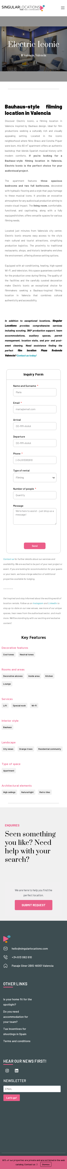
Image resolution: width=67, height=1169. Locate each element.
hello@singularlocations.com (30, 948)
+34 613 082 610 (22, 957)
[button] (62, 8)
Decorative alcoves (13, 676)
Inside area (34, 676)
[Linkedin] (16, 1071)
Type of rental (21, 470)
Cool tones (8, 654)
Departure (19, 436)
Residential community (49, 748)
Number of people (23, 488)
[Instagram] (7, 1071)
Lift (5, 705)
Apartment (8, 770)
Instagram (38, 603)
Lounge (7, 683)
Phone (17, 453)
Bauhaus (7, 727)
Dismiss (46, 1164)
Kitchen (49, 676)
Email (16, 402)
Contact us (8, 559)
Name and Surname (25, 385)
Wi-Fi (34, 705)
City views (8, 748)
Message (18, 505)
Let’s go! (11, 1097)
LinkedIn (52, 603)
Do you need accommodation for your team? (15, 1016)
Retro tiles (45, 792)
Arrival (17, 419)
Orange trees (26, 748)
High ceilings (9, 792)
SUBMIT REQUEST (34, 905)
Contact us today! (27, 355)
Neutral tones (27, 654)
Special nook (19, 705)
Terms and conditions (16, 1041)
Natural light (27, 792)
